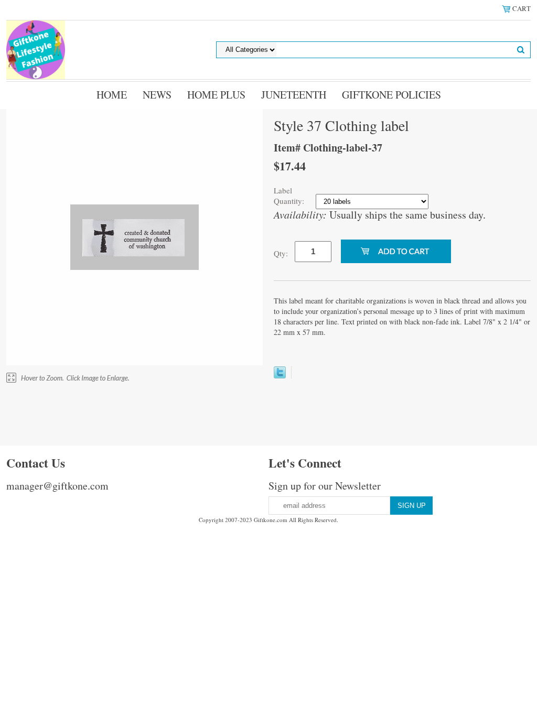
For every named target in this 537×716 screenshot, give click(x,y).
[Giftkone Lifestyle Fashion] (35, 48)
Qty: (281, 253)
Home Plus (216, 95)
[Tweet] (280, 374)
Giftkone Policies (391, 95)
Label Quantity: (290, 195)
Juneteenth (293, 95)
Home (111, 95)
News (157, 95)
